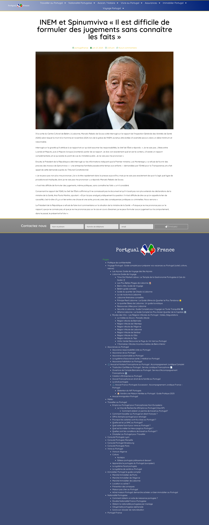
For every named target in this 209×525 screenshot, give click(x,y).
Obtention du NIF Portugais (129, 390)
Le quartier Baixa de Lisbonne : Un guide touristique (140, 303)
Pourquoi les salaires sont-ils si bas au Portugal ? (134, 419)
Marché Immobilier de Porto (124, 475)
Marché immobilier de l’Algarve (126, 478)
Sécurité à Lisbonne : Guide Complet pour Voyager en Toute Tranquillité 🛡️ (150, 309)
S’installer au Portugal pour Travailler (128, 434)
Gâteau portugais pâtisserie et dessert (134, 460)
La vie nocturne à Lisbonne (129, 294)
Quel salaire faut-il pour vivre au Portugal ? (131, 425)
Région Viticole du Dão (127, 335)
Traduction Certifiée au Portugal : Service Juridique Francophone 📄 (142, 367)
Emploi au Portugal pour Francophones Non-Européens (137, 405)
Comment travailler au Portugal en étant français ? (134, 414)
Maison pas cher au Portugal (125, 489)
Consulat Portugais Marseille (120, 440)
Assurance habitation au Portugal (127, 361)
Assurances (151, 2)
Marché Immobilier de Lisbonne (126, 480)
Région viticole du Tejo (127, 338)
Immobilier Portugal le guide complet (124, 472)
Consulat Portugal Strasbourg (121, 443)
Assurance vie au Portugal (124, 352)
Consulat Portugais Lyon (118, 437)
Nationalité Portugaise (80, 2)
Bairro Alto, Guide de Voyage (130, 286)
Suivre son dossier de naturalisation (128, 510)
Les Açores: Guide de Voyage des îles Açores (132, 271)
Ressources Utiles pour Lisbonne (131, 306)
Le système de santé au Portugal (127, 469)
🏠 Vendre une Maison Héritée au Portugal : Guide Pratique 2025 (146, 393)
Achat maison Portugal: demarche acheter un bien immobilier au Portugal (145, 492)
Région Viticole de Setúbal (128, 332)
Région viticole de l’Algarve (129, 326)
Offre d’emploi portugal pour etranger (129, 416)
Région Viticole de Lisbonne (129, 329)
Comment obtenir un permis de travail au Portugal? (145, 411)
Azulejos (121, 457)
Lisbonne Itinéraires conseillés (130, 297)
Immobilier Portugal (173, 2)
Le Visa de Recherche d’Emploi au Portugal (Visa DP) (141, 408)
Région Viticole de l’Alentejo (129, 323)
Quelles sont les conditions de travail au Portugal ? (134, 431)
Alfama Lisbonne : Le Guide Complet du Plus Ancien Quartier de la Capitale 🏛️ (151, 312)
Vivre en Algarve (119, 451)
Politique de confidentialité (119, 262)
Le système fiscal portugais (124, 466)
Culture (115, 454)
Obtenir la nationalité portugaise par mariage (132, 504)
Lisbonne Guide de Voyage (124, 274)
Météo (110, 399)
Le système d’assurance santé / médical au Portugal (136, 358)
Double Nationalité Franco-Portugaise (129, 501)
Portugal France (115, 512)
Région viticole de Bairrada (129, 321)
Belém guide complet (126, 289)
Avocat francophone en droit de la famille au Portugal (136, 379)
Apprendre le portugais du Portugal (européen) (133, 463)
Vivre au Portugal (130, 2)
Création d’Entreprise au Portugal (127, 376)
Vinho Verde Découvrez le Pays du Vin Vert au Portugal (142, 341)
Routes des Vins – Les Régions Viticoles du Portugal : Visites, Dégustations (145, 315)
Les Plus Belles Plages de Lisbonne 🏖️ (134, 283)
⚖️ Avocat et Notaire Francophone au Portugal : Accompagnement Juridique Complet (146, 364)
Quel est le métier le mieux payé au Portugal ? (132, 428)
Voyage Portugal (112, 8)
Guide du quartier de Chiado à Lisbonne (134, 291)
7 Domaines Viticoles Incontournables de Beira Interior (141, 344)
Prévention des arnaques (123, 486)
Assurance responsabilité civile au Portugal (131, 350)
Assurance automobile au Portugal (127, 355)
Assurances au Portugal (118, 347)
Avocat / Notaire (106, 2)
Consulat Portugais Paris (118, 446)
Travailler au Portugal (51, 2)
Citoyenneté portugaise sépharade (127, 507)
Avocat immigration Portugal (125, 396)
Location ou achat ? (121, 483)
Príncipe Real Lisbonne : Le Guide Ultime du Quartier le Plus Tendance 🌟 (149, 300)
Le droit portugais (120, 382)
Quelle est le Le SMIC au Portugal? (127, 422)
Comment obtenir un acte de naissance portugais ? (135, 498)
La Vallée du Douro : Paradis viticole (133, 318)
